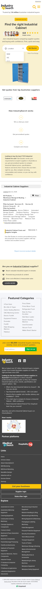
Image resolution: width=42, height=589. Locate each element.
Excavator (7, 321)
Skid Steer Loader (28, 317)
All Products (7, 196)
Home (3, 457)
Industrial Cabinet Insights (13, 223)
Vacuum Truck (27, 327)
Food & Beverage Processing (9, 542)
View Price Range (33, 53)
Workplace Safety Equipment (30, 569)
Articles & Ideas (5, 460)
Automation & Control (7, 507)
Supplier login (21, 492)
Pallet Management (28, 527)
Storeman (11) (19, 204)
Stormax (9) (29, 204)
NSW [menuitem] (8, 54)
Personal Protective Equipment (31, 531)
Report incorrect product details (25, 251)
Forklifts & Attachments (8, 545)
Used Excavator (27, 325)
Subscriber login (21, 496)
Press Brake (26, 303)
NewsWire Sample (6, 472)
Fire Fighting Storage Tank (24, 214)
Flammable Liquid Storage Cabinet (14, 217)
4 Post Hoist (8, 304)
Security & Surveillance (28, 534)
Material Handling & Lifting (30, 512)
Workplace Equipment (28, 566)
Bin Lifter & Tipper (10, 307)
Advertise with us (6, 475)
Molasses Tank (30, 219)
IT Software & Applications (9, 568)
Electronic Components (8, 539)
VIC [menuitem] (8, 58)
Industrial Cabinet (9, 200)
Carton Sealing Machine (12, 310)
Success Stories (5, 478)
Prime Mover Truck (28, 306)
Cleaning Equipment (7, 515)
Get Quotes (33, 48)
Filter (37, 196)
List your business (21, 486)
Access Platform (23, 210)
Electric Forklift (9, 316)
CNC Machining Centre (11, 313)
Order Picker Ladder (10, 221)
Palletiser (7, 332)
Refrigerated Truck (28, 309)
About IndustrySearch (7, 463)
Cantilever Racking (22, 212)
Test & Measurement (28, 537)
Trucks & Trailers (26, 543)
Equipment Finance (10, 318)
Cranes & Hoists (5, 530)
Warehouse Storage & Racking (13, 198)
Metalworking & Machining (30, 515)
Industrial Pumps (6, 559)
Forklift (6, 324)
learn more (10, 283)
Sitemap (3, 481)
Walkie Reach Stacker (29, 330)
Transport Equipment (28, 540)
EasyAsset (34, 404)
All (18, 206)
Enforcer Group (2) (9, 206)
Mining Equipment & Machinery (31, 519)
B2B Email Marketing (7, 469)
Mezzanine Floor (17, 219)
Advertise (38, 1)
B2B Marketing (5, 466)
